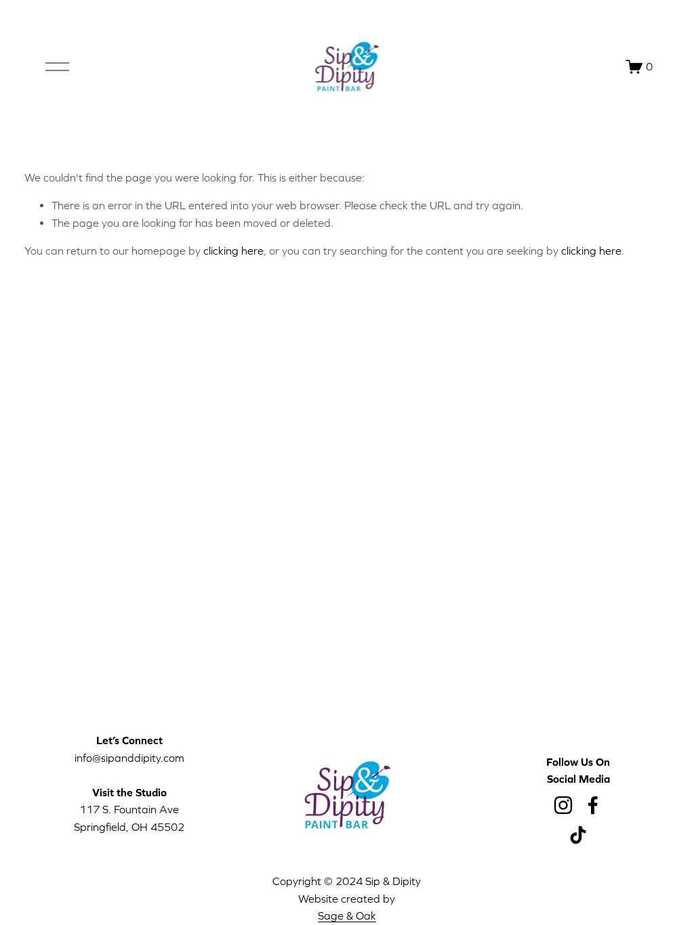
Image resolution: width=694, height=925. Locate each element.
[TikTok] (578, 834)
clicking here (233, 250)
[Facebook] (593, 805)
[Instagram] (563, 805)
